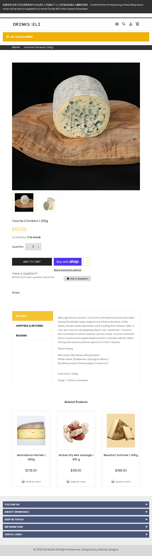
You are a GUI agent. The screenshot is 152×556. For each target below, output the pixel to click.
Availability (19, 237)
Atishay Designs (108, 549)
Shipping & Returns (29, 326)
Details (21, 316)
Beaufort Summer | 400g (121, 455)
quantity (18, 247)
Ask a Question (79, 278)
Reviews (21, 335)
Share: (16, 292)
